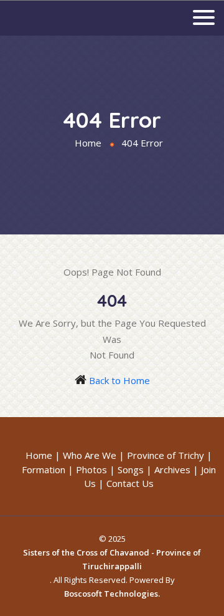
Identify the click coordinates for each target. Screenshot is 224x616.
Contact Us (130, 483)
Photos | (95, 469)
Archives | (176, 469)
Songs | (135, 469)
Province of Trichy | (169, 455)
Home (88, 143)
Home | (43, 455)
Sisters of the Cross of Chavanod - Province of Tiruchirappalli (112, 559)
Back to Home (119, 380)
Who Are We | (93, 455)
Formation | (47, 469)
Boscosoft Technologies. (112, 593)
